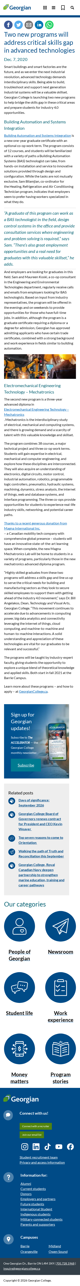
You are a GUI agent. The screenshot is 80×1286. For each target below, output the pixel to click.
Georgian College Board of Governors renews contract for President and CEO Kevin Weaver (40, 821)
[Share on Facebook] (8, 25)
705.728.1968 (65, 1263)
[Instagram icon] (24, 1146)
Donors (26, 1194)
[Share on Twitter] (18, 25)
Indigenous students (35, 1214)
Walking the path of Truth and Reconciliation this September (41, 853)
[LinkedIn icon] (36, 1146)
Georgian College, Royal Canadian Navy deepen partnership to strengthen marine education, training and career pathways (41, 875)
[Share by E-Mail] (29, 25)
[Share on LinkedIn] (39, 25)
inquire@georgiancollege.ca (21, 1268)
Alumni (25, 1184)
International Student (36, 1209)
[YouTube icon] (58, 1146)
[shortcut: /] (72, 8)
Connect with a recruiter (35, 1126)
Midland (55, 1246)
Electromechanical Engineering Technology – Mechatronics (36, 411)
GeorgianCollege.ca (33, 691)
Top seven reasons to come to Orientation (41, 840)
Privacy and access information (42, 1162)
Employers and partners (37, 1199)
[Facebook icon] (70, 1146)
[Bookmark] (63, 8)
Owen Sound (58, 1251)
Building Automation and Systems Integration (37, 135)
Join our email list (31, 1134)
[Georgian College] (17, 7)
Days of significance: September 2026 (34, 802)
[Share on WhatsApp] (49, 25)
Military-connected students (41, 1219)
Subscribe (26, 765)
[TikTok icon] (47, 1146)
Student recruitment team (39, 1157)
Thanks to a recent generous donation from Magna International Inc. (35, 525)
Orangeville (29, 1251)
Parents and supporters (37, 1224)
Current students (33, 1189)
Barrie (24, 1246)
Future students (32, 1204)
